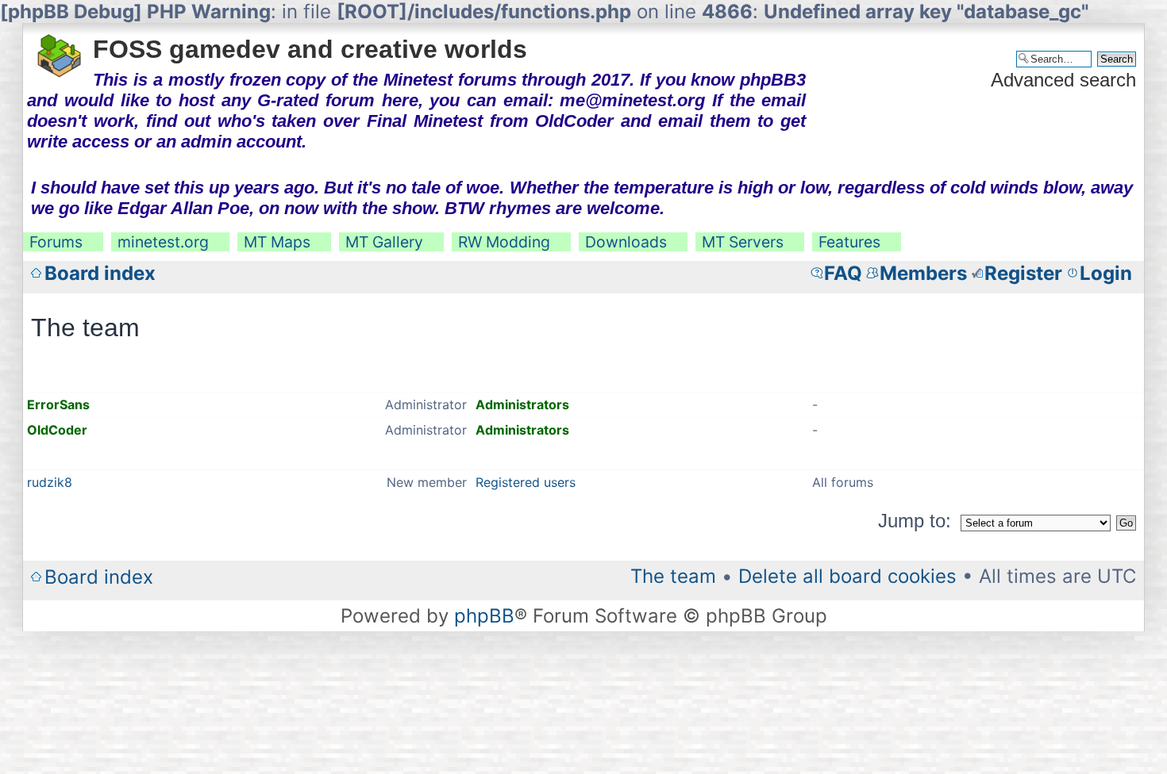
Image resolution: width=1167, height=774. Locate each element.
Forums (56, 241)
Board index (100, 273)
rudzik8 (49, 482)
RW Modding (504, 241)
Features (849, 241)
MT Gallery (384, 241)
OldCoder (57, 430)
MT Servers (743, 241)
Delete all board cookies (847, 576)
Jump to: (914, 520)
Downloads (626, 241)
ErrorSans (58, 404)
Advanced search (1063, 79)
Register (1023, 273)
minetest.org (163, 241)
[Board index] (60, 51)
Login (1106, 273)
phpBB (484, 615)
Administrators (522, 404)
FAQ (843, 273)
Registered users (526, 482)
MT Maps (277, 241)
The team (673, 576)
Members (923, 273)
